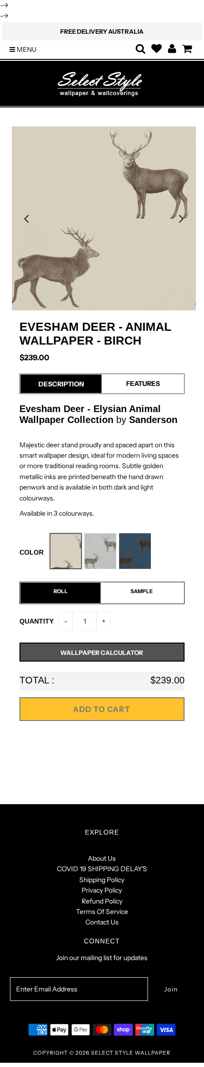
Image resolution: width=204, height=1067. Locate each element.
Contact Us (102, 922)
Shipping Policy (101, 879)
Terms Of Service (102, 911)
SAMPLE (141, 591)
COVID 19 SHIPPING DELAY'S (102, 869)
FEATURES (143, 383)
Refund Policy (102, 901)
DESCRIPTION (61, 384)
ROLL (61, 591)
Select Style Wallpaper (130, 1052)
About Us (102, 858)
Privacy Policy (102, 890)
